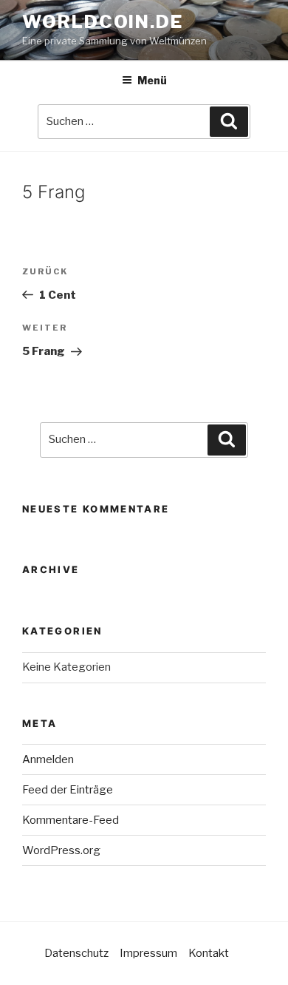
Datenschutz (76, 953)
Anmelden (48, 759)
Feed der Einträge (67, 789)
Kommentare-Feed (70, 820)
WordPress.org (61, 850)
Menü (152, 80)
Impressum (148, 953)
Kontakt (208, 953)
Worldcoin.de (102, 22)
